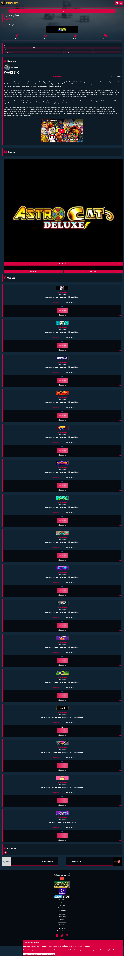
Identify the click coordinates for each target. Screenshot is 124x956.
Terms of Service (62, 922)
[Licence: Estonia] (62, 727)
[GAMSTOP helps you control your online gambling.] (62, 896)
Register (62, 919)
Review (17, 39)
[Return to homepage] (9, 3)
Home (4, 25)
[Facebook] (57, 936)
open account (62, 310)
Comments (106, 39)
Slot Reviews (62, 905)
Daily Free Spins (62, 910)
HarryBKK (14, 67)
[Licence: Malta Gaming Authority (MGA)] (62, 307)
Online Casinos (62, 908)
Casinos (75, 39)
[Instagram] (67, 936)
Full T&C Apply (70, 302)
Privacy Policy (62, 916)
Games (46, 39)
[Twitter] (62, 936)
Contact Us (62, 924)
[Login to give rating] (8, 19)
